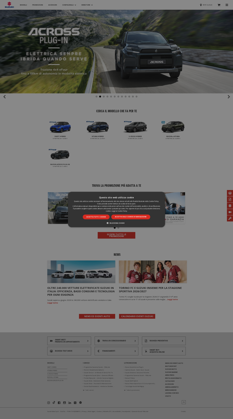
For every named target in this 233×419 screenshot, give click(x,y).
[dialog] (116, 209)
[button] (116, 223)
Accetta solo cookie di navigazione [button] (131, 217)
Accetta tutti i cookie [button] (96, 217)
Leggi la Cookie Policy (119, 211)
